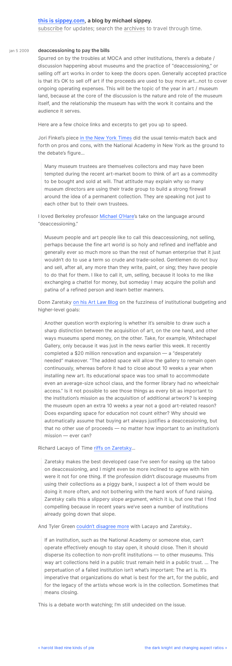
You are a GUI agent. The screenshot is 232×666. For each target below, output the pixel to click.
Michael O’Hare (117, 216)
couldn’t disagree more (102, 526)
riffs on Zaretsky (112, 448)
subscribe (50, 28)
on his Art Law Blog (95, 302)
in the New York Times (106, 138)
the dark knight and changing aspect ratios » (186, 647)
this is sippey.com (61, 20)
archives (134, 28)
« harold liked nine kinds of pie (66, 647)
